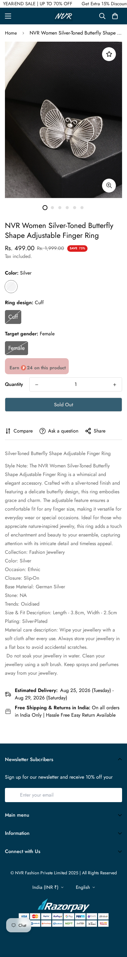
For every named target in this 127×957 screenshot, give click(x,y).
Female (16, 348)
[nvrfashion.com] (63, 16)
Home (11, 33)
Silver (11, 286)
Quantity (14, 384)
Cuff (13, 317)
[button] (115, 16)
